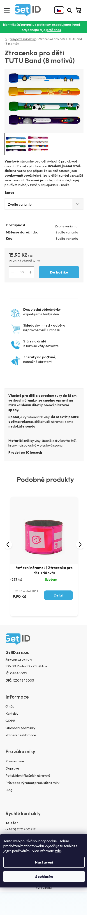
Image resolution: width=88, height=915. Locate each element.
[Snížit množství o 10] (12, 272)
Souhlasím (44, 876)
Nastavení (44, 862)
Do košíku (59, 272)
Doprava (12, 768)
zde (58, 851)
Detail (58, 595)
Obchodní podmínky (20, 728)
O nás (9, 706)
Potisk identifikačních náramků (27, 775)
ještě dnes (53, 30)
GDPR (10, 720)
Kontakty (12, 713)
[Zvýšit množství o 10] (30, 272)
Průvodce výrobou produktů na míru (32, 782)
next (80, 544)
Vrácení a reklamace (20, 735)
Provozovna (14, 761)
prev (7, 544)
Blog (8, 790)
